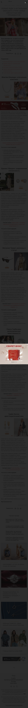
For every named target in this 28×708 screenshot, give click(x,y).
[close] (25, 2)
